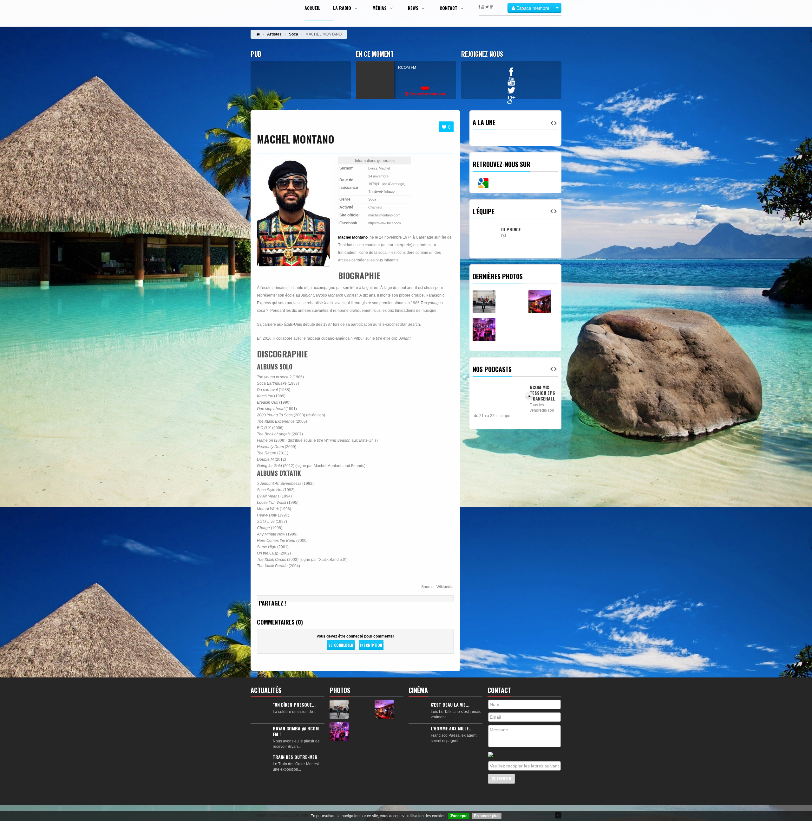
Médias (380, 8)
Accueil (312, 8)
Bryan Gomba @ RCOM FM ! (296, 731)
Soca (293, 34)
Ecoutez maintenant (427, 94)
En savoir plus (487, 816)
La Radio (342, 8)
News (414, 8)
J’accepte (459, 816)
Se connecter (340, 645)
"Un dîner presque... (294, 704)
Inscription (371, 645)
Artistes (274, 34)
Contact (449, 8)
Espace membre (532, 8)
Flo (504, 270)
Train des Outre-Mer (295, 757)
